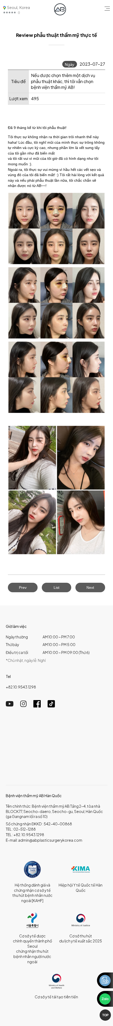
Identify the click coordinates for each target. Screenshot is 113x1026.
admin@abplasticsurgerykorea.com (50, 840)
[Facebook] (37, 706)
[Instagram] (23, 705)
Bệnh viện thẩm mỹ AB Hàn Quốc (33, 795)
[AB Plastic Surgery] (60, 9)
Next (90, 587)
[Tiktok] (51, 706)
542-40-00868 (58, 823)
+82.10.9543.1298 (21, 687)
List (56, 587)
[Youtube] (9, 705)
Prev (23, 587)
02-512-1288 (24, 829)
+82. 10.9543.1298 (28, 834)
